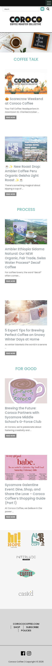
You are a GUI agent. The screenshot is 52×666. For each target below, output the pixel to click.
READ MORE (10, 117)
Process (26, 209)
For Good (26, 369)
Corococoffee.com (26, 623)
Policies (26, 630)
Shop (17, 627)
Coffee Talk (26, 59)
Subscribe (32, 627)
